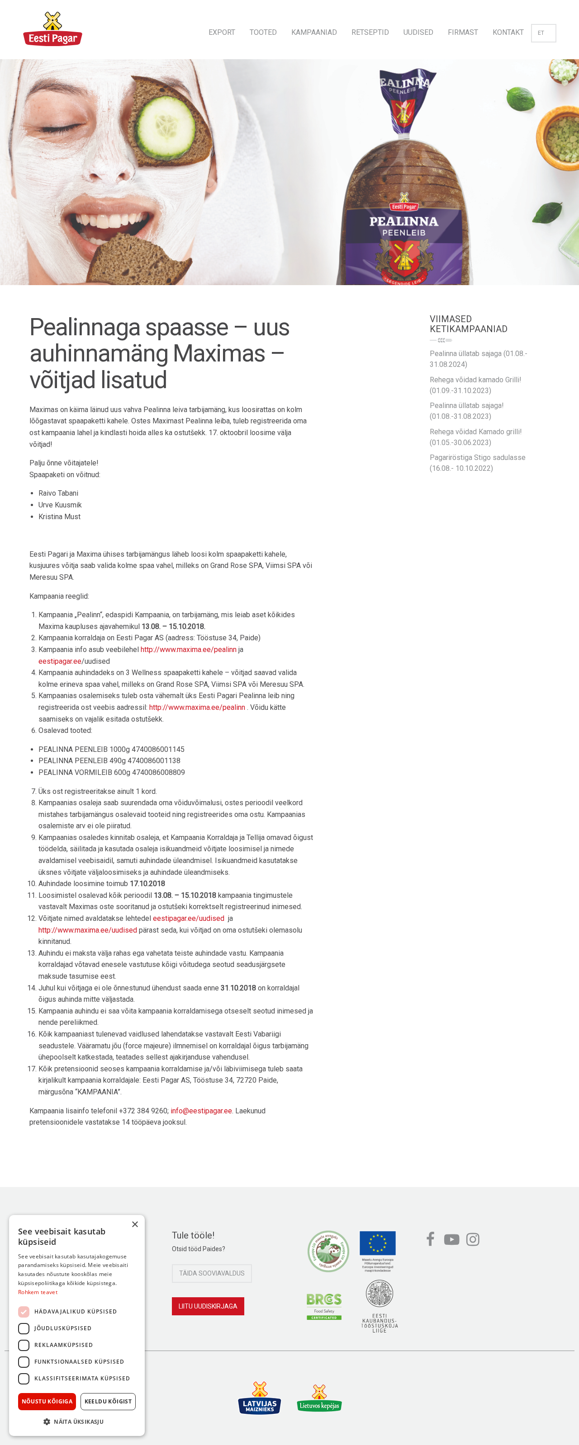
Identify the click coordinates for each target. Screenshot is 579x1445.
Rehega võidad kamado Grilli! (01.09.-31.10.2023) (476, 385)
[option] (289, 181)
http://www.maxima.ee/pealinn (189, 649)
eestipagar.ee (59, 661)
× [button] (134, 1224)
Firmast (463, 32)
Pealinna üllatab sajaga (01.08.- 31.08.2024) (478, 359)
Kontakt (508, 32)
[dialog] (77, 1325)
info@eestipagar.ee (201, 1111)
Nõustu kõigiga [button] (47, 1401)
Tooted (263, 32)
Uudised (418, 32)
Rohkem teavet (37, 1292)
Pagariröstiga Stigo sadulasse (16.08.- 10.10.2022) (478, 463)
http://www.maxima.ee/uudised (87, 930)
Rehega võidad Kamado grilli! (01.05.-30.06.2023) (476, 437)
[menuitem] (221, 29)
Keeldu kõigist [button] (108, 1401)
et (541, 33)
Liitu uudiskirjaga (208, 1306)
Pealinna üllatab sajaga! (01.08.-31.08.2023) (467, 411)
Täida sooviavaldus (212, 1273)
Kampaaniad (314, 32)
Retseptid (370, 32)
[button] (77, 1421)
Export (222, 32)
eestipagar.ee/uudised (188, 918)
